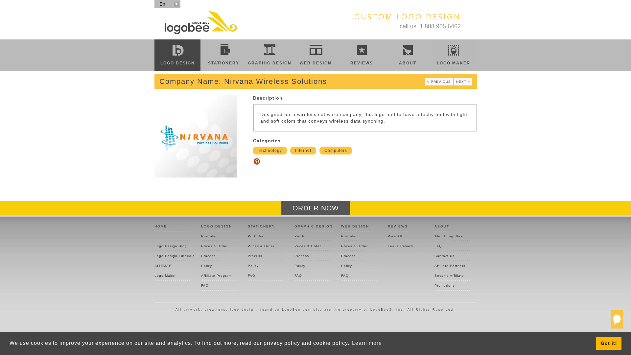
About (407, 63)
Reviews (361, 63)
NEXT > (463, 81)
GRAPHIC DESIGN (313, 226)
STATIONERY (261, 226)
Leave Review (400, 246)
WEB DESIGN (355, 226)
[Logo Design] (200, 22)
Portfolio (209, 236)
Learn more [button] (367, 343)
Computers (335, 150)
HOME (160, 226)
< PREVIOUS (439, 81)
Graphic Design (270, 63)
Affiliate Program (216, 275)
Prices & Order (214, 246)
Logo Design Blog (170, 246)
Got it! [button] (609, 343)
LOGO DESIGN (216, 226)
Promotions (444, 285)
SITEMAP (163, 266)
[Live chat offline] (617, 322)
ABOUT (441, 226)
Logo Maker (453, 63)
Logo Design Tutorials (172, 256)
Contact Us (444, 256)
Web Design (316, 63)
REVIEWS (398, 226)
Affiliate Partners (449, 266)
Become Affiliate (449, 275)
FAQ (205, 285)
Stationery (223, 63)
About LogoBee (448, 236)
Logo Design (177, 63)
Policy (206, 266)
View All (395, 236)
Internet (303, 150)
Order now (315, 208)
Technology (270, 150)
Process (208, 256)
